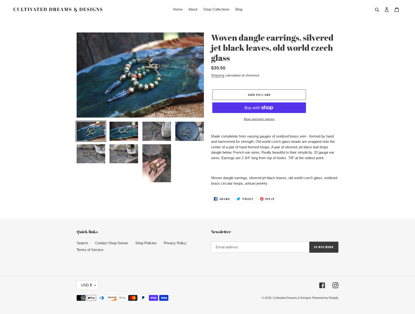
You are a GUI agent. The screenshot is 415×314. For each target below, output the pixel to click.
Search (82, 243)
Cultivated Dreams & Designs (58, 9)
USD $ (86, 285)
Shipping (217, 75)
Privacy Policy (175, 243)
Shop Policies (146, 243)
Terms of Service (90, 250)
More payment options (259, 119)
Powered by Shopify (325, 298)
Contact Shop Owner (111, 243)
